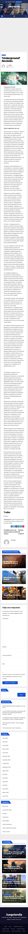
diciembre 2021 (6, 756)
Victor (10, 65)
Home (5, 926)
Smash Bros (5, 817)
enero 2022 (5, 752)
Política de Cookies (6, 931)
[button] (25, 16)
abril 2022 (4, 741)
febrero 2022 (5, 749)
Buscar (4, 690)
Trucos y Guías (6, 831)
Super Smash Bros (7, 824)
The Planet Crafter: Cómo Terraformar (11, 728)
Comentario (5, 618)
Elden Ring (5, 806)
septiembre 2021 (6, 767)
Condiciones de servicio (18, 926)
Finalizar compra (5, 928)
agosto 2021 (5, 770)
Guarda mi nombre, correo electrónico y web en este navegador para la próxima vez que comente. (13, 676)
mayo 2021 (5, 781)
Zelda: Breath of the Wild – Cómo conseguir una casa (13, 898)
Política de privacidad (16, 931)
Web (3, 664)
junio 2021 (5, 778)
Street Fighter (5, 820)
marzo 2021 (5, 788)
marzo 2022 (5, 745)
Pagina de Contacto (21, 928)
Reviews (5, 575)
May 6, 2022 (7, 856)
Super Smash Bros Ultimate (9, 828)
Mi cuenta (13, 928)
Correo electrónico (7, 655)
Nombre (4, 646)
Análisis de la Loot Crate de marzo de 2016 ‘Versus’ (11, 531)
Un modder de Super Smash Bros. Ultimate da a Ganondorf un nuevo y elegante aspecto (13, 884)
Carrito (10, 926)
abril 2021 (4, 785)
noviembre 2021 (6, 760)
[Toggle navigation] (14, 16)
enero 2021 (5, 796)
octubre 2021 (5, 763)
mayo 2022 (5, 738)
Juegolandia (14, 6)
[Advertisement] (14, 32)
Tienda (23, 931)
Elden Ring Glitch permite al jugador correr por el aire (13, 853)
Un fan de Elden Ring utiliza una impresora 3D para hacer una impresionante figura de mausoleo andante (13, 713)
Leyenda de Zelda (6, 810)
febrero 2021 (5, 792)
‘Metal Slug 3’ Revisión (12, 595)
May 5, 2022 (7, 885)
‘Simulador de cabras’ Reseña (12, 578)
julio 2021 (4, 774)
